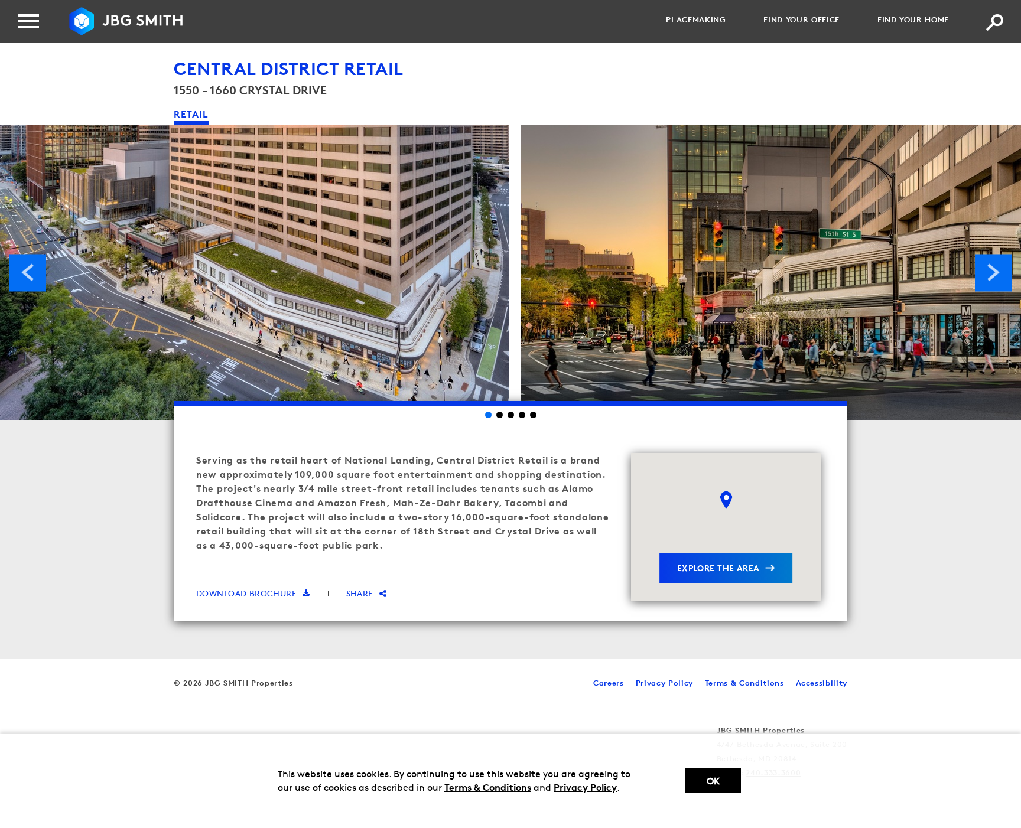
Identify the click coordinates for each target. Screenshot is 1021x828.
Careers (608, 682)
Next (993, 272)
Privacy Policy (585, 787)
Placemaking (696, 19)
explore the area (718, 568)
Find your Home (913, 19)
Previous (27, 272)
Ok (713, 781)
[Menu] (28, 21)
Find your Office (801, 19)
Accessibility (821, 682)
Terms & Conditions (487, 787)
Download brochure (246, 593)
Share (359, 593)
